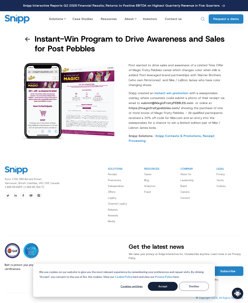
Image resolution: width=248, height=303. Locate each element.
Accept (162, 286)
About (129, 19)
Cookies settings (132, 286)
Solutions (56, 19)
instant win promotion (171, 93)
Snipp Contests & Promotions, (178, 136)
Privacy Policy (164, 276)
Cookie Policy (123, 276)
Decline (194, 286)
